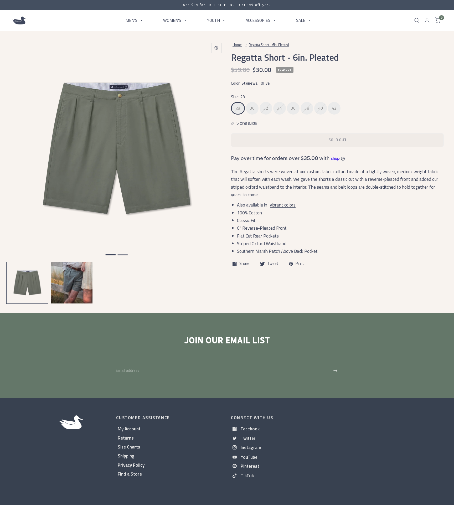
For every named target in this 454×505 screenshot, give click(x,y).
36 (293, 108)
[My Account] (427, 20)
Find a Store (130, 473)
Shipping (126, 455)
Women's (172, 20)
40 (320, 108)
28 (238, 108)
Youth (213, 20)
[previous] (17, 168)
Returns (126, 437)
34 (279, 108)
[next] (216, 168)
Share (244, 264)
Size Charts (129, 446)
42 (334, 108)
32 (266, 108)
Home (237, 44)
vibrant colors (283, 204)
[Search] (417, 20)
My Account (129, 428)
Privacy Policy (131, 464)
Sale (300, 20)
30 (252, 108)
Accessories (258, 20)
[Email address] (335, 370)
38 (307, 108)
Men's (131, 20)
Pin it (300, 264)
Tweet (272, 264)
